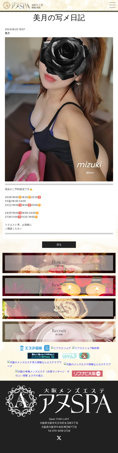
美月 (7, 33)
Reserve (59, 286)
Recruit (59, 331)
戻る (59, 244)
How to (59, 263)
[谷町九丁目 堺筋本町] (16, 5)
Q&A (59, 309)
